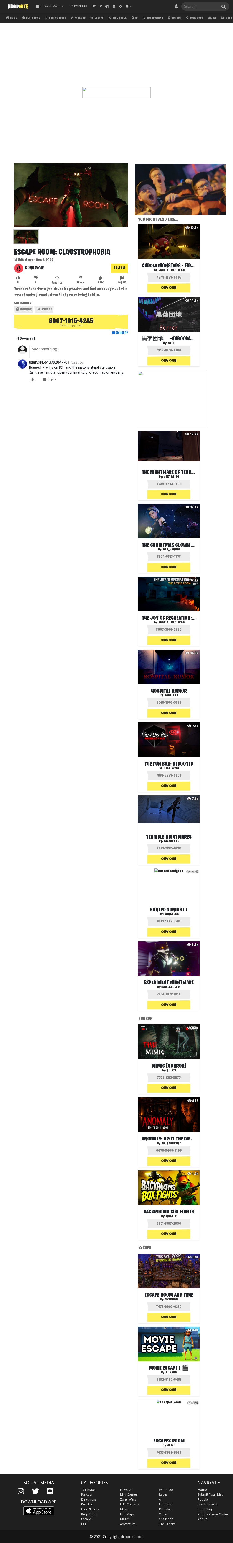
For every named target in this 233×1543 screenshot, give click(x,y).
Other (163, 1514)
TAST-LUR (171, 695)
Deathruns (32, 18)
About (202, 1519)
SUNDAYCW (34, 268)
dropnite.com (132, 1536)
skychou (171, 1299)
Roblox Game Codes (213, 1514)
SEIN (171, 343)
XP (136, 18)
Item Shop (205, 1509)
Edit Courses (57, 18)
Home (13, 18)
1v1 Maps (88, 1489)
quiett (171, 1070)
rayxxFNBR (171, 841)
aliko (171, 1445)
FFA (84, 1524)
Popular (203, 1499)
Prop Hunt (89, 1514)
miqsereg (171, 914)
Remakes (165, 1509)
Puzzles (86, 1504)
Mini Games (128, 1494)
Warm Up (166, 1489)
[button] (128, 6)
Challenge (166, 1519)
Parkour (80, 18)
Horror (176, 18)
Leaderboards (208, 1504)
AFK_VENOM (171, 549)
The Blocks (167, 1524)
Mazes (125, 1519)
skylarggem (171, 987)
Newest (126, 1489)
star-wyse (171, 768)
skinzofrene (171, 1143)
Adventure (127, 1524)
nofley (171, 1216)
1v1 (214, 18)
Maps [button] (50, 6)
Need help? (120, 333)
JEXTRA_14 (171, 477)
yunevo (171, 1372)
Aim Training (154, 18)
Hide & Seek (119, 18)
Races (163, 1494)
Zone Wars (196, 18)
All (160, 1499)
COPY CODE (169, 288)
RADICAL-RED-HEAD (171, 270)
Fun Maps (127, 1514)
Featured (165, 1504)
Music (124, 1509)
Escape (98, 18)
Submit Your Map (211, 1494)
